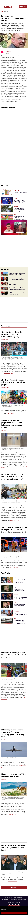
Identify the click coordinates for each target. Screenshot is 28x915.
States (15, 198)
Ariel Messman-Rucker (6, 387)
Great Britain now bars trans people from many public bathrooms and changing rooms (13, 423)
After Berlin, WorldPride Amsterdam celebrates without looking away (11, 334)
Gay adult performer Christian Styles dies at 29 (20, 613)
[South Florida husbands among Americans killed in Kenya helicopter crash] (4, 273)
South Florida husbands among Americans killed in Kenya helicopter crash (17, 274)
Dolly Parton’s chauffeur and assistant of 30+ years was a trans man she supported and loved (20, 590)
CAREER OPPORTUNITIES (18, 897)
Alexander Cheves (5, 482)
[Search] (17, 7)
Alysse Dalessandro (5, 339)
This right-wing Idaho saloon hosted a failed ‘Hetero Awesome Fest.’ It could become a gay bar (20, 622)
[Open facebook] (9, 905)
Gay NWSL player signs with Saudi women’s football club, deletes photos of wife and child (20, 218)
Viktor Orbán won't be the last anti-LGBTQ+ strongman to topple (13, 847)
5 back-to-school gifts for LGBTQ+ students (20, 193)
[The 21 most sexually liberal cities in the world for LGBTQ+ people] (14, 397)
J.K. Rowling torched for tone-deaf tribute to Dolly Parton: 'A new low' (20, 581)
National (16, 206)
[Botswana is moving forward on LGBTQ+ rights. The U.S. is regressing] (14, 669)
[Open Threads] (15, 905)
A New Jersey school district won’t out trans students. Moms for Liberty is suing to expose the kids (20, 202)
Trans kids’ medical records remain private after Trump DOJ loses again (20, 210)
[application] (14, 227)
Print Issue (16, 190)
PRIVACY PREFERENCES (22, 899)
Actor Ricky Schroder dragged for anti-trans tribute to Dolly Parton (19, 605)
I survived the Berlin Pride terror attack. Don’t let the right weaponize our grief (12, 476)
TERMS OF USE (11, 902)
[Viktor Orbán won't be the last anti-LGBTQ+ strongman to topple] (14, 862)
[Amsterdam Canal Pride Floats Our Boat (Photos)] (4, 283)
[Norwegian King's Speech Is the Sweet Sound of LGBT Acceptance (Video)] (4, 293)
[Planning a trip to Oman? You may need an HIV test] (14, 789)
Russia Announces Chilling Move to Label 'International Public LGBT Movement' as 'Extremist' (17, 279)
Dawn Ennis (4, 430)
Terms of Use (3, 909)
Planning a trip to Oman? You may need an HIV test (13, 775)
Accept (14, 913)
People (15, 577)
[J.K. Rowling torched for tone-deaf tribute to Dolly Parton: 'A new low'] (7, 580)
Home (2, 11)
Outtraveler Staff (8, 51)
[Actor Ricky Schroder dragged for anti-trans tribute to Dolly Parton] (7, 604)
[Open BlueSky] (12, 905)
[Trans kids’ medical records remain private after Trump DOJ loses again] (7, 208)
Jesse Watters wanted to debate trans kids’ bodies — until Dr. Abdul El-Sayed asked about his (20, 598)
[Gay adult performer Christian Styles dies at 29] (7, 612)
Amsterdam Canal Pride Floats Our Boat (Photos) (17, 283)
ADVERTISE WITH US (6, 899)
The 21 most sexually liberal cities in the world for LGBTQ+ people (14, 382)
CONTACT (6, 897)
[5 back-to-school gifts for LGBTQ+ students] (7, 192)
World (6, 11)
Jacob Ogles (4, 739)
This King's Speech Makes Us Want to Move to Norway (17, 293)
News (15, 214)
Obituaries (16, 611)
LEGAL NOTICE (17, 902)
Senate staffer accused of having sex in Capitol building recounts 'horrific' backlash (17, 289)
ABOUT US (11, 897)
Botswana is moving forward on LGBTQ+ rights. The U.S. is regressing (13, 654)
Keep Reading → (8, 373)
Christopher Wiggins (5, 534)
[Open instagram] (18, 905)
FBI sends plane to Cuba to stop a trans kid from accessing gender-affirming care (12, 733)
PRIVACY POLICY (14, 899)
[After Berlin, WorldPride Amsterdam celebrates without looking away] (14, 349)
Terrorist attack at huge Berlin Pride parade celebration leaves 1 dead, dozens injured (14, 529)
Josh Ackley (4, 660)
